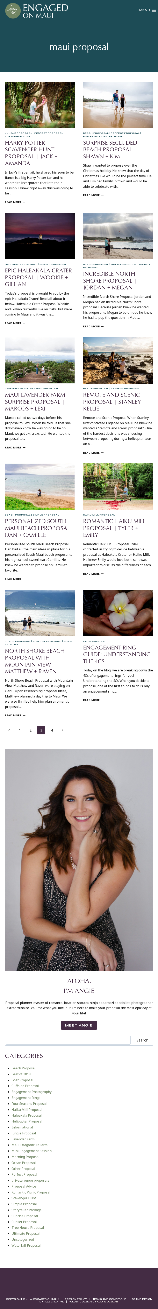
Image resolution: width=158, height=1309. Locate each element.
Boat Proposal (22, 1080)
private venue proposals (30, 1180)
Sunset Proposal (53, 264)
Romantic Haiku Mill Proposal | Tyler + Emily (114, 528)
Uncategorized (23, 1239)
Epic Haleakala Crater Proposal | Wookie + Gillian (38, 277)
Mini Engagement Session (32, 1151)
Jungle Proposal (18, 133)
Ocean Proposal (124, 264)
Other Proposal (23, 1168)
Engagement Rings (26, 1097)
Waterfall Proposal (26, 1245)
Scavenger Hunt (17, 136)
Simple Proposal (46, 515)
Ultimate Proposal (26, 1233)
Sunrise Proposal (25, 1216)
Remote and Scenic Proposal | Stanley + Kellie (114, 401)
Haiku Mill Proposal (99, 515)
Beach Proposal (96, 133)
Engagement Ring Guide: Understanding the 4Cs (117, 654)
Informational (94, 641)
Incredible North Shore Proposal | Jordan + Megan (110, 280)
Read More (15, 202)
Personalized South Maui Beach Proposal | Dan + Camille (39, 528)
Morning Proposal (26, 1157)
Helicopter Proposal (27, 1121)
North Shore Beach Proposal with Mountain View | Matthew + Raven (35, 661)
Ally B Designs (107, 1301)
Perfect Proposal (48, 133)
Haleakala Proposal (21, 264)
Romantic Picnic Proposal (103, 136)
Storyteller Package (27, 1210)
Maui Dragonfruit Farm (30, 1145)
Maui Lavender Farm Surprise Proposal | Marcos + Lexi (35, 401)
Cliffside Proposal (25, 1086)
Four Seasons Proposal (29, 1103)
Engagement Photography (32, 1091)
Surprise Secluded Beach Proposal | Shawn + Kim (110, 149)
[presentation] (40, 105)
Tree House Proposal (28, 1227)
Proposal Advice (24, 1186)
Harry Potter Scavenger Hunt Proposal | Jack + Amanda (31, 152)
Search (142, 1040)
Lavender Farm (16, 388)
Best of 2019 (21, 1074)
